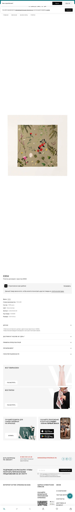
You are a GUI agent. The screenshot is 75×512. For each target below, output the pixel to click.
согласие (45, 473)
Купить (11, 435)
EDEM (9, 299)
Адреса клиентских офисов (46, 486)
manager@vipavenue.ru (47, 458)
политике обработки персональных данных (50, 476)
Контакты (60, 499)
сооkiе (48, 10)
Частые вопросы (63, 495)
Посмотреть (11, 382)
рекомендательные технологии (24, 10)
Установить (67, 286)
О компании (61, 491)
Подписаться (65, 470)
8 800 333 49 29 (26, 457)
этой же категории (57, 291)
